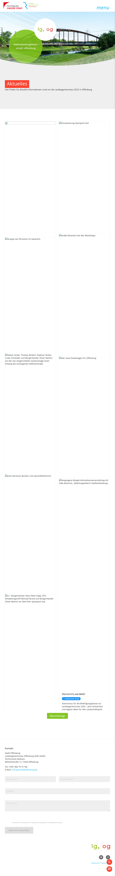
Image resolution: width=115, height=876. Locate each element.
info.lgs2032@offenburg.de (24, 769)
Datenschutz (105, 863)
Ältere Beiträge (57, 715)
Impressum (95, 863)
